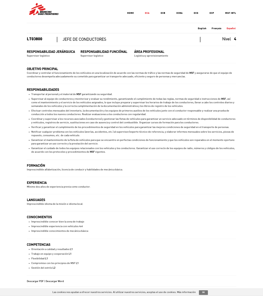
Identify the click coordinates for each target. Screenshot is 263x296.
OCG (196, 13)
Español (231, 28)
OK (203, 292)
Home (130, 13)
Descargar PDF (35, 281)
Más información (186, 292)
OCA (147, 13)
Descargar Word (55, 281)
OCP (212, 13)
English (202, 28)
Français (216, 28)
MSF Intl (230, 13)
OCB (163, 13)
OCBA (179, 13)
